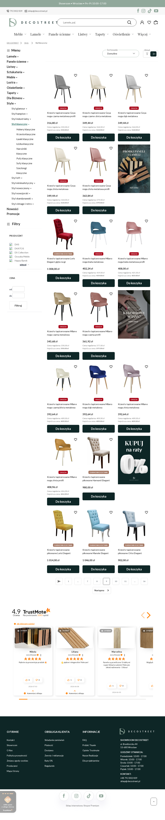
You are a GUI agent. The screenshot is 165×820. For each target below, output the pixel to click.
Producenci (12, 766)
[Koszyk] (156, 22)
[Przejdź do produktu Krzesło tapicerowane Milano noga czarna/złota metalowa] (63, 380)
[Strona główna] (33, 22)
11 (125, 581)
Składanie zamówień (54, 740)
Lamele (35, 34)
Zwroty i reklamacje (54, 755)
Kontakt (11, 740)
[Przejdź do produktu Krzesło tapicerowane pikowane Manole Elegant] (98, 525)
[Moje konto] (142, 22)
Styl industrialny (20, 118)
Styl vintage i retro (22, 203)
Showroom (12, 745)
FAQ (84, 740)
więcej (23, 264)
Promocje (13, 214)
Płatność (49, 745)
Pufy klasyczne (24, 158)
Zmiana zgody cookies (17, 760)
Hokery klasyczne (25, 129)
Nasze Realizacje (90, 755)
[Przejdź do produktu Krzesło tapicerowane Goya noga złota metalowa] (63, 161)
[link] (16, 244)
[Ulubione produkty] (149, 22)
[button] (148, 615)
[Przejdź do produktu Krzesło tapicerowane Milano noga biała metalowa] (98, 234)
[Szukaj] (129, 22)
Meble (18, 34)
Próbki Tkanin (89, 745)
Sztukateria (14, 72)
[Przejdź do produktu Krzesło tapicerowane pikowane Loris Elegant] (63, 525)
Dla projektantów (90, 760)
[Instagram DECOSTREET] (143, 11)
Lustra (11, 82)
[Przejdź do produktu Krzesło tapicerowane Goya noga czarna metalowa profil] (63, 88)
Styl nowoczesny (20, 188)
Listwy (83, 34)
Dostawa (49, 750)
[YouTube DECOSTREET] (156, 11)
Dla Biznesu (14, 98)
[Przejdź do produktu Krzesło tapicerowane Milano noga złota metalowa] (134, 380)
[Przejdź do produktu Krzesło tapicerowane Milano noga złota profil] (63, 452)
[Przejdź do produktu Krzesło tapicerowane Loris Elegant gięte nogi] (63, 234)
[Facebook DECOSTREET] (138, 11)
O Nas (10, 750)
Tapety (100, 34)
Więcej (142, 34)
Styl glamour (18, 108)
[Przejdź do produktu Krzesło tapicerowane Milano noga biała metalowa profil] (134, 234)
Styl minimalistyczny (22, 183)
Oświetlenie (121, 34)
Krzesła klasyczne (25, 134)
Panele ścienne (60, 34)
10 (116, 581)
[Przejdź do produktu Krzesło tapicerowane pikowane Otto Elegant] (134, 525)
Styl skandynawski (21, 198)
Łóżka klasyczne (25, 143)
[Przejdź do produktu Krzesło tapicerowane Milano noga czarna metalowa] (63, 307)
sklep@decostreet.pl (37, 11)
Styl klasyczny (19, 124)
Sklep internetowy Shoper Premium (82, 805)
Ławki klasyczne (24, 139)
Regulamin (49, 766)
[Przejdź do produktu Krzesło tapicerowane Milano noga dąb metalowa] (98, 380)
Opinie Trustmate (90, 750)
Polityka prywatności (17, 755)
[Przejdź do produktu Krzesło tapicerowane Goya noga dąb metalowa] (134, 88)
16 (144, 581)
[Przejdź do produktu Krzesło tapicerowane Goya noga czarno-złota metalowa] (98, 88)
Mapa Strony (13, 771)
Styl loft (16, 177)
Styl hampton (19, 113)
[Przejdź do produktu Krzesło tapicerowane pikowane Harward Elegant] (98, 452)
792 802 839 (16, 11)
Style (10, 103)
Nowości (12, 209)
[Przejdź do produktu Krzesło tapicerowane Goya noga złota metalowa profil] (98, 161)
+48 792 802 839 (128, 778)
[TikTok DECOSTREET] (150, 11)
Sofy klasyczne (24, 163)
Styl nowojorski (20, 193)
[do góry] (153, 801)
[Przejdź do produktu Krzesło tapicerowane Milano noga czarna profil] (98, 307)
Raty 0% (49, 760)
